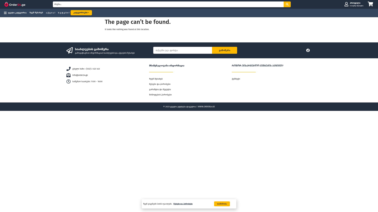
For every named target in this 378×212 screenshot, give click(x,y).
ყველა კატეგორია (17, 12)
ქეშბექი (236, 79)
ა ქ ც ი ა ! (50, 12)
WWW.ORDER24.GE (206, 106)
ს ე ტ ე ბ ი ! (63, 12)
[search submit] (287, 4)
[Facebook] (308, 50)
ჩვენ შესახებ (36, 12)
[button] (222, 203)
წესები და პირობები (160, 84)
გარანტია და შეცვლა (160, 89)
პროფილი (355, 3)
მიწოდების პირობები (160, 94)
